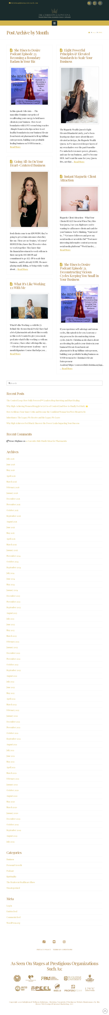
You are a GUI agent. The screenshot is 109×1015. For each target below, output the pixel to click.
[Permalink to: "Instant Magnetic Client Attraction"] (79, 199)
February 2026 (13, 487)
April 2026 (11, 476)
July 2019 (10, 841)
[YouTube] (95, 3)
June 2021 (11, 756)
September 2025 (14, 516)
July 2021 (10, 750)
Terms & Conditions (62, 949)
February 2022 (13, 710)
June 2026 (11, 464)
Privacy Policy (44, 949)
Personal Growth (14, 865)
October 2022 (12, 664)
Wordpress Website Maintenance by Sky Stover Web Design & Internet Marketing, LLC (68, 1003)
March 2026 (12, 481)
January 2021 (12, 784)
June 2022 (11, 687)
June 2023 (11, 624)
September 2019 (14, 830)
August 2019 (12, 836)
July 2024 (10, 573)
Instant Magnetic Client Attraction (78, 178)
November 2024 (13, 556)
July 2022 (10, 681)
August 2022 (12, 676)
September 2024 (14, 567)
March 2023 (12, 636)
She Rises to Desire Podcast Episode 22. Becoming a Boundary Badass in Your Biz (25, 56)
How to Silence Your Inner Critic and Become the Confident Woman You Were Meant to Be (46, 412)
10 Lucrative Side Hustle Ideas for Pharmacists (46, 441)
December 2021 (13, 721)
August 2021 (12, 744)
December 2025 (13, 498)
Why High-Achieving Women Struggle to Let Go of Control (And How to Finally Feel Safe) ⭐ (47, 406)
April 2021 (11, 767)
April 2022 (11, 698)
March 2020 (12, 807)
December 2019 (13, 818)
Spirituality (11, 876)
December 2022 (13, 653)
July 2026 (10, 458)
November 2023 (13, 601)
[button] (54, 23)
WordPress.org (13, 923)
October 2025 (12, 510)
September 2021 (14, 738)
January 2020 (12, 813)
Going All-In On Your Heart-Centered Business (27, 163)
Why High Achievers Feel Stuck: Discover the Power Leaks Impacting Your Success (43, 423)
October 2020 (13, 790)
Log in (9, 905)
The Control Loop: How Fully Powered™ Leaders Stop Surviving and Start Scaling (43, 400)
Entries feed (12, 911)
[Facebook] (89, 3)
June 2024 (11, 578)
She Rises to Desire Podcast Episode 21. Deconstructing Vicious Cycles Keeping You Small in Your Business (79, 272)
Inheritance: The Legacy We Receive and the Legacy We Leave (33, 417)
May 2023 (10, 630)
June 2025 (11, 527)
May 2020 (11, 801)
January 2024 (12, 590)
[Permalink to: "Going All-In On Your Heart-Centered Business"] (29, 199)
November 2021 (13, 727)
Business (10, 859)
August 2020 (12, 796)
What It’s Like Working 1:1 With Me (27, 286)
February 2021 (13, 778)
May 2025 (10, 533)
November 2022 (13, 659)
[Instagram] (100, 3)
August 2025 (12, 521)
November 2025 (13, 504)
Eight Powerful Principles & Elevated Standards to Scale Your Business (76, 56)
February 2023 (13, 641)
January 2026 (12, 493)
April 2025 (11, 539)
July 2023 (10, 618)
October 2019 (13, 824)
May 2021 (10, 761)
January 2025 (12, 550)
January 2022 (12, 716)
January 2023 (12, 647)
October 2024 (12, 561)
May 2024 (11, 584)
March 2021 (12, 773)
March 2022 (12, 704)
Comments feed (13, 917)
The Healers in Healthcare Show (21, 882)
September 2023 (14, 607)
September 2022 (14, 670)
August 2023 (12, 613)
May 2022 (10, 693)
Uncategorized (13, 888)
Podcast (10, 871)
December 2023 (13, 596)
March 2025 (12, 544)
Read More (15, 147)
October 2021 (12, 733)
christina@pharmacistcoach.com (24, 3)
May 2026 (11, 470)
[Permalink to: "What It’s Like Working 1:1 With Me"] (29, 306)
